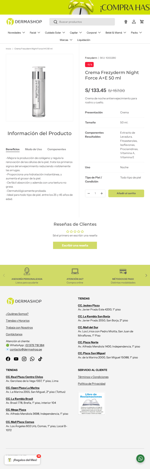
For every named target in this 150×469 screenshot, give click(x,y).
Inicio (8, 48)
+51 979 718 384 (34, 345)
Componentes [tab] (56, 149)
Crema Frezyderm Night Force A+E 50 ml (33, 48)
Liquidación (83, 40)
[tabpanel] (114, 147)
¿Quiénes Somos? (17, 314)
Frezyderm (91, 57)
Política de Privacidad (91, 383)
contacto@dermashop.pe (26, 349)
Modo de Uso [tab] (33, 149)
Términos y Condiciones (93, 377)
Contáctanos (14, 334)
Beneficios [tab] (13, 149)
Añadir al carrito (126, 193)
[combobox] (82, 22)
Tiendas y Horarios (17, 320)
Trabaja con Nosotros (19, 327)
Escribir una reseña (75, 245)
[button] (142, 22)
